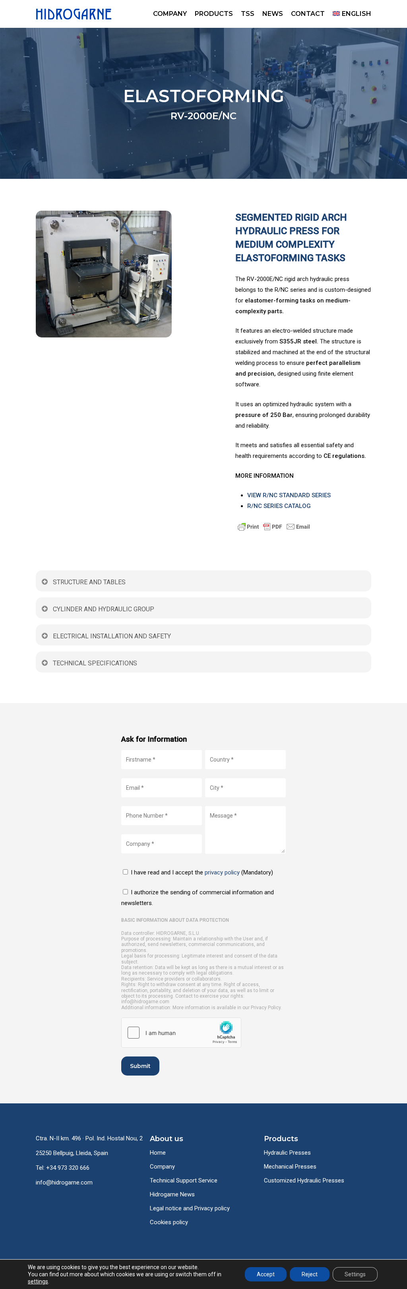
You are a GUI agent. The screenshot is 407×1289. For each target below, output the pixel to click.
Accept (266, 1274)
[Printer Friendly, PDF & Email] (303, 527)
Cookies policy (169, 1222)
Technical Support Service (183, 1180)
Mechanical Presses (290, 1166)
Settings (355, 1274)
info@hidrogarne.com (64, 1182)
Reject (310, 1274)
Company (162, 1166)
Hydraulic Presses (287, 1152)
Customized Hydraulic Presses (304, 1180)
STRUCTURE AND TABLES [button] (89, 582)
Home (158, 1152)
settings (38, 1281)
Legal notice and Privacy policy (190, 1208)
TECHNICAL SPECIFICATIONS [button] (95, 663)
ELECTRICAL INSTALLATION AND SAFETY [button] (112, 636)
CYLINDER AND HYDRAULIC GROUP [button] (103, 609)
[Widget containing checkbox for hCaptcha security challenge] (181, 1033)
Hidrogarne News (172, 1194)
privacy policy (222, 872)
